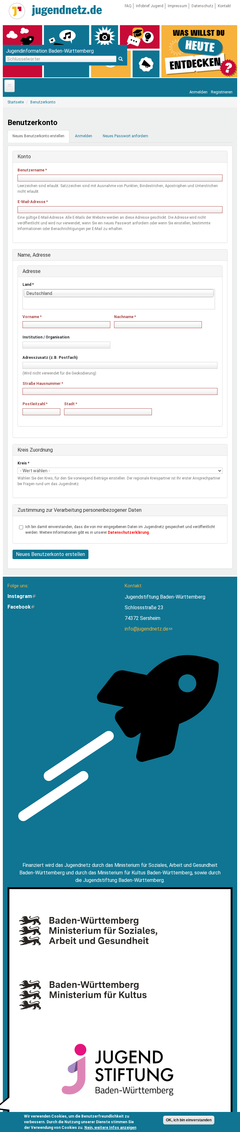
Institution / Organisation (45, 337)
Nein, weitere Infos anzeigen (110, 1127)
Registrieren (221, 92)
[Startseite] (17, 11)
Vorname (32, 317)
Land (28, 284)
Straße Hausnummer (42, 383)
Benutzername (32, 170)
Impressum (177, 6)
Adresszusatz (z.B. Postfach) (50, 357)
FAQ (128, 6)
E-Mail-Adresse (33, 202)
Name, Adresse (34, 255)
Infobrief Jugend (149, 6)
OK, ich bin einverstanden (189, 1120)
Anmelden (198, 92)
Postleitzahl (35, 404)
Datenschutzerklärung (128, 532)
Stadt (70, 404)
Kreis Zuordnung (35, 450)
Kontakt (224, 6)
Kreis (23, 463)
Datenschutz (202, 6)
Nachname (125, 317)
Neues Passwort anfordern (125, 136)
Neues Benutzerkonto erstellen (40, 138)
